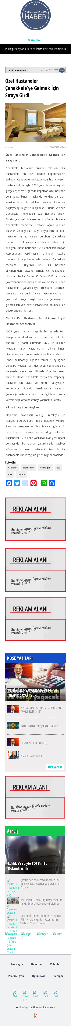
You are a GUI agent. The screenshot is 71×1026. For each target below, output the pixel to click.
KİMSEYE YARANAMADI (31, 756)
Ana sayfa (17, 964)
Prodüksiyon (16, 976)
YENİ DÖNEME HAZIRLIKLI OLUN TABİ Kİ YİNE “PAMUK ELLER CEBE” (41, 709)
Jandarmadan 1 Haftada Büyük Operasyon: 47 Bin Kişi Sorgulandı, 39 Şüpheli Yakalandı (41, 901)
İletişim (58, 976)
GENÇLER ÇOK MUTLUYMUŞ (34, 743)
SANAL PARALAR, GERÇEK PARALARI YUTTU (40, 726)
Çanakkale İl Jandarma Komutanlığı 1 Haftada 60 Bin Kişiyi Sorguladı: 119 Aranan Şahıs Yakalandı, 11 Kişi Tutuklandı (40, 919)
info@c (25, 1007)
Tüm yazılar (55, 767)
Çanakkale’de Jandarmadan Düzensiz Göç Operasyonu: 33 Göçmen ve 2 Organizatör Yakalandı (40, 883)
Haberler (36, 964)
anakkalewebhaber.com (42, 1007)
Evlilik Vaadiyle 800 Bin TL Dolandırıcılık (27, 866)
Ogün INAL (38, 976)
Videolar (55, 964)
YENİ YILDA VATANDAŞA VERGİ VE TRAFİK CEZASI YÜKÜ (32, 693)
